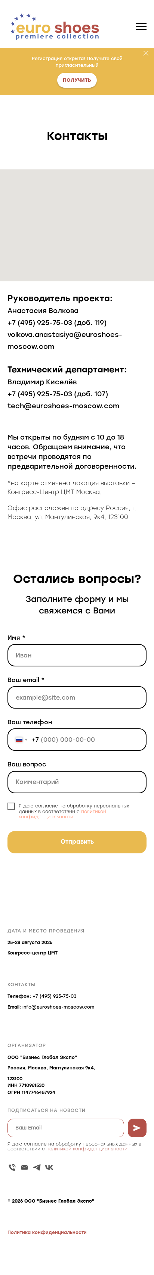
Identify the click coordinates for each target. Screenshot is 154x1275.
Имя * (16, 637)
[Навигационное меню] (141, 26)
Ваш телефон (29, 722)
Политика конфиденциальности (47, 1232)
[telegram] (36, 1167)
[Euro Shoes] (12, 1167)
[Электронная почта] (24, 1167)
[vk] (49, 1167)
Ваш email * (25, 680)
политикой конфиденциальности (62, 814)
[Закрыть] (146, 53)
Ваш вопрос (26, 764)
